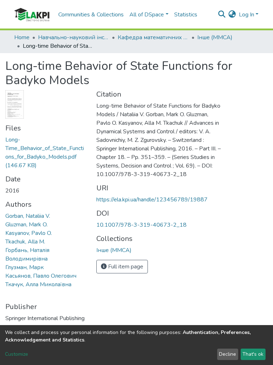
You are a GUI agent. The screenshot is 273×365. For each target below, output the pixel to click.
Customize (16, 354)
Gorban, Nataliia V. (27, 216)
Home (22, 37)
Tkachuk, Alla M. (25, 242)
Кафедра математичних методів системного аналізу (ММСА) (153, 37)
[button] (232, 14)
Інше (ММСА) (214, 37)
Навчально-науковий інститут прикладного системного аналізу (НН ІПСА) (73, 37)
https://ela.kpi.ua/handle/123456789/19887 (152, 200)
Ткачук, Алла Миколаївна (38, 284)
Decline (227, 354)
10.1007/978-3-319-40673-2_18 (141, 225)
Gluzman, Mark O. (26, 224)
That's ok (252, 354)
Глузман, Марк (24, 267)
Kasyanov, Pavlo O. (28, 233)
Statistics (185, 15)
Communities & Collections (91, 15)
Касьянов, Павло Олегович (40, 276)
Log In (246, 15)
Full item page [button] (125, 267)
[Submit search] (222, 14)
